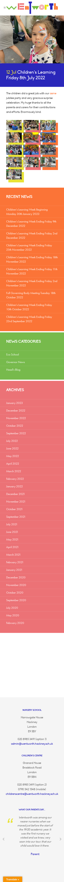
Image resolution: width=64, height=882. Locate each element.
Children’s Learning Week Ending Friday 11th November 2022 (31, 271)
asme (53, 93)
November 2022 (16, 418)
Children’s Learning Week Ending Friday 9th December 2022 (31, 224)
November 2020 (16, 585)
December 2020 (15, 577)
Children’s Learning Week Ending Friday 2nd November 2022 (31, 283)
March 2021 (13, 555)
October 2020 (14, 593)
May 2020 (12, 615)
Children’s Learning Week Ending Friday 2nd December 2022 (31, 235)
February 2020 (15, 623)
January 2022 (14, 486)
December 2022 (15, 410)
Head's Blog (13, 370)
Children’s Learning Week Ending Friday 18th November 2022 (32, 259)
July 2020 (12, 608)
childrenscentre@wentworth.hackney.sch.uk (32, 794)
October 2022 (14, 426)
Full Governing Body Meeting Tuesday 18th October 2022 (31, 295)
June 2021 (12, 532)
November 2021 (16, 501)
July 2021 (12, 524)
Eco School (12, 354)
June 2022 (12, 448)
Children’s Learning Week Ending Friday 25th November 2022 (29, 247)
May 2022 (12, 456)
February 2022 (15, 479)
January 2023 (14, 403)
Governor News (15, 362)
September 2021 (16, 517)
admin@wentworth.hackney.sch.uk (32, 743)
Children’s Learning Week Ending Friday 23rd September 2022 (29, 319)
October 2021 (14, 509)
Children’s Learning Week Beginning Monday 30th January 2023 (27, 212)
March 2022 (13, 471)
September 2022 (16, 433)
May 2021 (12, 539)
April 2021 (12, 547)
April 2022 (12, 464)
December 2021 (15, 494)
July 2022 (12, 441)
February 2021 (15, 562)
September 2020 (16, 600)
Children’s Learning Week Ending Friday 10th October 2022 (29, 307)
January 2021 (14, 570)
